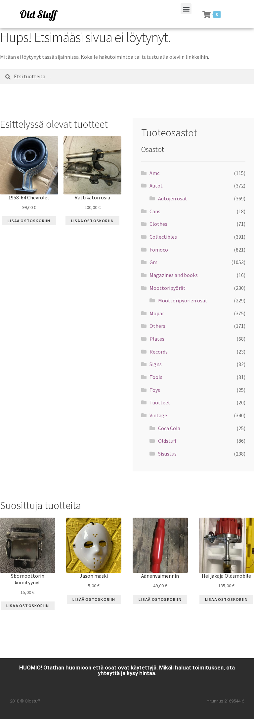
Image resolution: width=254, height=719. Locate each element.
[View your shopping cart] (206, 14)
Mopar (156, 313)
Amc (154, 173)
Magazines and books (173, 275)
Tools (155, 377)
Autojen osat (172, 198)
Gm (153, 262)
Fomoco (158, 249)
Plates (156, 338)
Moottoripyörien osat (182, 300)
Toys (154, 390)
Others (157, 326)
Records (158, 351)
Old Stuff (38, 14)
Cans (154, 211)
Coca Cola (169, 428)
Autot (156, 185)
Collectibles (163, 236)
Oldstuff (167, 440)
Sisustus (167, 453)
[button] (186, 8)
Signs (155, 364)
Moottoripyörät (167, 288)
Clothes (158, 224)
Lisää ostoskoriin (29, 220)
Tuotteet (159, 402)
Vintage (158, 415)
